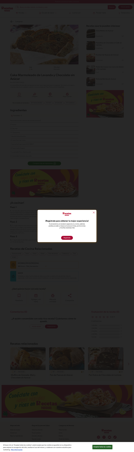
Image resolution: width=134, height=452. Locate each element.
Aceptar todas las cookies (102, 447)
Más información (16, 450)
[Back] (94, 212)
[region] (67, 447)
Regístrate (67, 238)
